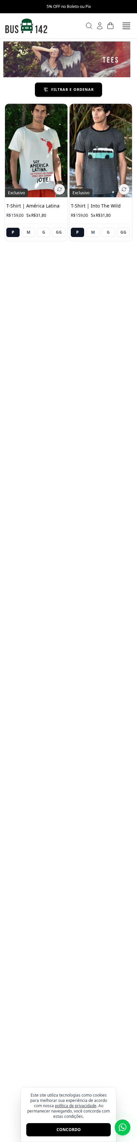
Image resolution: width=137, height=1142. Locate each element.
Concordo (69, 1129)
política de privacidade (75, 1106)
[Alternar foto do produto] (59, 189)
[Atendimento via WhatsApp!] (122, 1127)
